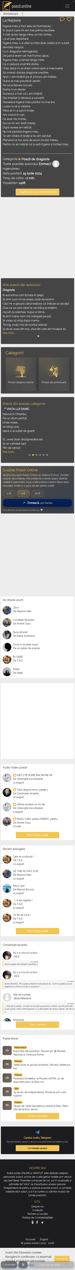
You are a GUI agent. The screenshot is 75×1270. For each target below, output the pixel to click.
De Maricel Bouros (23, 889)
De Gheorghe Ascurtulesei (28, 778)
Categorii (14, 352)
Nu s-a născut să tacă (25, 952)
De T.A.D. (18, 660)
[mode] (23, 1264)
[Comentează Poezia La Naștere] (62, 19)
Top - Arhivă (37, 1024)
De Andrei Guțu (22, 623)
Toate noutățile (37, 1116)
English (44, 1239)
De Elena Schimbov (24, 635)
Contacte (37, 1210)
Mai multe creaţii (37, 835)
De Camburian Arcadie (25, 793)
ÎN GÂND (18, 656)
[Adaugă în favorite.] (69, 19)
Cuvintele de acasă (23, 619)
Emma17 (45, 164)
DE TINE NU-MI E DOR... (26, 871)
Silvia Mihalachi (22, 998)
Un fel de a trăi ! (22, 915)
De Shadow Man (22, 611)
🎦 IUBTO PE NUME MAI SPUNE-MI (32, 775)
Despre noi (37, 1206)
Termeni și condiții (37, 1213)
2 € (9, 493)
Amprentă (18, 1020)
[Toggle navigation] (67, 6)
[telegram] (42, 1222)
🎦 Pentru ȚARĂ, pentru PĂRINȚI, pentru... (36, 819)
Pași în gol (19, 885)
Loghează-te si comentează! (37, 192)
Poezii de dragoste (36, 159)
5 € (23, 493)
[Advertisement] (37, 237)
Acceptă (62, 1259)
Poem (16, 669)
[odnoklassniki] (33, 1222)
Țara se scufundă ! (23, 856)
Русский (31, 1239)
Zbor (16, 607)
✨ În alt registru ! (22, 900)
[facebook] (38, 1222)
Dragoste (9, 290)
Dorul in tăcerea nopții (25, 644)
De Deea (18, 672)
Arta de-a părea (22, 994)
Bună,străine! (20, 632)
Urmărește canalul (37, 1148)
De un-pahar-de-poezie (26, 648)
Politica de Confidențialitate (37, 1217)
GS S (16, 956)
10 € (37, 493)
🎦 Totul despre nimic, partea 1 (30, 789)
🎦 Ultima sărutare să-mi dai (29, 804)
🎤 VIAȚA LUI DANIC (16, 409)
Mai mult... (9, 333)
